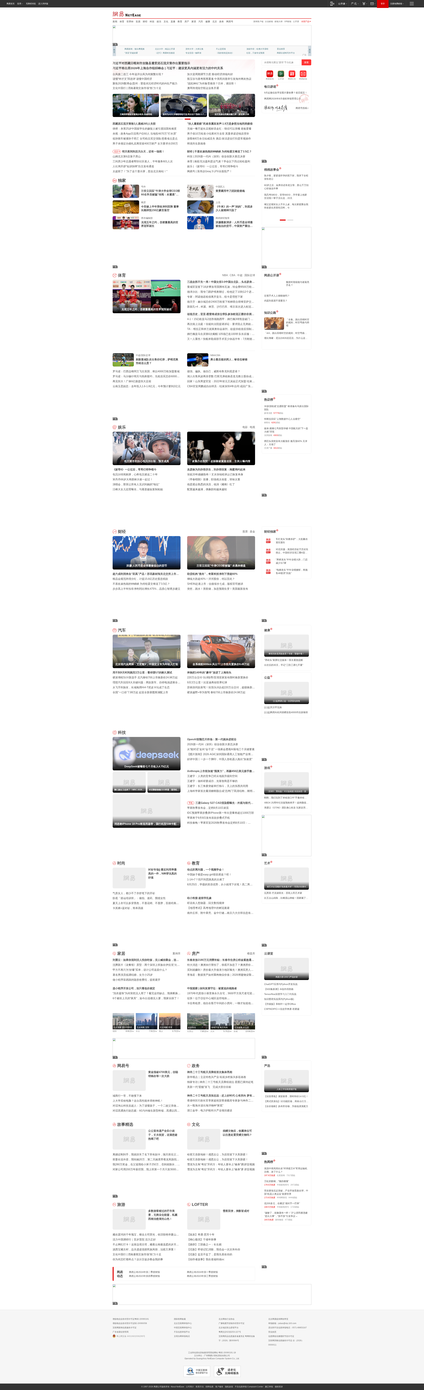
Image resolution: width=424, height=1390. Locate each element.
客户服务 (219, 1387)
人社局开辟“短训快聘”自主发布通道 (133, 166)
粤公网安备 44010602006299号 (130, 1336)
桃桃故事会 (271, 169)
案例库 (177, 953)
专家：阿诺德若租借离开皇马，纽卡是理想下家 (215, 296)
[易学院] (275, 108)
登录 (383, 3)
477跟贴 (288, 1220)
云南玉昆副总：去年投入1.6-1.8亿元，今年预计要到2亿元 (147, 386)
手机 (191, 803)
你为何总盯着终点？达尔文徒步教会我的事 (138, 1259)
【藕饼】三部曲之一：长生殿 (204, 1244)
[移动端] (332, 3)
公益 (267, 677)
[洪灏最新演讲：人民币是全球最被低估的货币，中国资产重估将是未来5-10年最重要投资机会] (200, 222)
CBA (232, 275)
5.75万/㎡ (227, 1031)
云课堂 (268, 953)
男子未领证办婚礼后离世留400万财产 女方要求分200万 (145, 143)
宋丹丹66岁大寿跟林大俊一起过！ (133, 479)
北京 (214, 21)
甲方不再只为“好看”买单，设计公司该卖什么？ (140, 969)
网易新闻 (127, 14)
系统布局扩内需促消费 (200, 74)
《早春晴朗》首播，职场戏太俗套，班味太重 (213, 479)
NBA (225, 275)
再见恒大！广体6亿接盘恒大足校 (132, 381)
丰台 (138, 1031)
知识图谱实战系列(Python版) (279, 999)
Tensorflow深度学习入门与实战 (280, 994)
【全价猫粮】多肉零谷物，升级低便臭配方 (286, 1106)
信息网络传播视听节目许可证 (281, 1336)
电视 (252, 427)
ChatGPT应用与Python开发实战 (280, 984)
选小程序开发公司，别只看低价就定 (134, 988)
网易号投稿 (301, 108)
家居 (193, 21)
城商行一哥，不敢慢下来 (127, 1095)
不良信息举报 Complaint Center (249, 1387)
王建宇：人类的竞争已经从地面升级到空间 (212, 776)
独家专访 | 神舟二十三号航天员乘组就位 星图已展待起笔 (220, 1082)
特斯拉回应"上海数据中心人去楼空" (282, 419)
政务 (221, 21)
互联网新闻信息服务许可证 (124, 1327)
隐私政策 (229, 1387)
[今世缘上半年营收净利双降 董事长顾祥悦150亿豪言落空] (126, 207)
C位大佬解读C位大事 (225, 49)
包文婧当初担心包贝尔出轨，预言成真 (216, 166)
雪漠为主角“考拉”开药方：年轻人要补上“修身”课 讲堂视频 (221, 1169)
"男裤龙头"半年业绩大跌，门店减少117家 (292, 561)
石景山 (190, 1031)
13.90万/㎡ (250, 1031)
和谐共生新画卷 (196, 143)
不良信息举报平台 (182, 1332)
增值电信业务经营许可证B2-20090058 (130, 1323)
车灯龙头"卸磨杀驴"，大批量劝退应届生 (292, 541)
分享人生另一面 (284, 49)
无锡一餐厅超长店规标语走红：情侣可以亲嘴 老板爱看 (219, 128)
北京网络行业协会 (227, 1319)
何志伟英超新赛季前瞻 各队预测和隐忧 (217, 161)
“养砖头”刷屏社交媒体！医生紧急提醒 (283, 660)
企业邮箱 (269, 21)
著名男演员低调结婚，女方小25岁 (133, 974)
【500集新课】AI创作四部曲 (278, 989)
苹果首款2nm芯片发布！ (211, 171)
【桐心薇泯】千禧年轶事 (201, 1239)
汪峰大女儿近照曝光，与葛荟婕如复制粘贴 (138, 489)
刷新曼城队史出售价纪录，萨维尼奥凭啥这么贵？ (157, 361)
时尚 (121, 863)
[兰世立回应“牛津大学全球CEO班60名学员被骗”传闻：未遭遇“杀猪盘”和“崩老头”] (126, 191)
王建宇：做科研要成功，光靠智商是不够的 (212, 781)
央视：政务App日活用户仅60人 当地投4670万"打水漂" (145, 133)
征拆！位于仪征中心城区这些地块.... (208, 998)
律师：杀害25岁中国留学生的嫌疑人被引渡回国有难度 (145, 128)
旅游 (121, 1204)
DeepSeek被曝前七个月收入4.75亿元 (216, 156)
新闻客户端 (258, 21)
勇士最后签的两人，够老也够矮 (228, 359)
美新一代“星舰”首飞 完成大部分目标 (209, 1087)
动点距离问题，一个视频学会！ (205, 869)
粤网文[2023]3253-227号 (230, 1332)
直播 (173, 21)
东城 (236, 1031)
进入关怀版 (43, 3)
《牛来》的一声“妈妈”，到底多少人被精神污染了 (234, 208)
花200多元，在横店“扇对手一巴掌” (282, 1203)
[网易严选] (354, 3)
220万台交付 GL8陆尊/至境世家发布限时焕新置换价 (217, 677)
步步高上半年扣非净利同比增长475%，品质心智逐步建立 (146, 588)
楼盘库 (251, 953)
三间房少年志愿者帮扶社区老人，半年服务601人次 (143, 161)
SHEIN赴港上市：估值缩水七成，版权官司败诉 (215, 583)
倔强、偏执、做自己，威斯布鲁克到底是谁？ (213, 371)
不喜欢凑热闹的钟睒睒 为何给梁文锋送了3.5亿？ (141, 583)
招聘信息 (209, 1387)
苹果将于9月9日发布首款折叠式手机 (208, 817)
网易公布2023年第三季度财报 (202, 1276)
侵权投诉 (279, 1387)
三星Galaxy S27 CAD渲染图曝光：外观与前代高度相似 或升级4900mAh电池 (224, 803)
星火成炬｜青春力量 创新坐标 (130, 88)
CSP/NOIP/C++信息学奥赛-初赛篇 (281, 1009)
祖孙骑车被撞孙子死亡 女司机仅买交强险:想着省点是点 (145, 138)
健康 (207, 21)
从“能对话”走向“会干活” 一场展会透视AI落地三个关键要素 (221, 749)
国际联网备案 (180, 1319)
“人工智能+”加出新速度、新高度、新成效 (137, 74)
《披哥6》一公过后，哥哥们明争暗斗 (135, 469)
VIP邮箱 (287, 21)
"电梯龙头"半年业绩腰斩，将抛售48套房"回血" (292, 571)
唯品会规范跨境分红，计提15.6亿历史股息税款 (140, 578)
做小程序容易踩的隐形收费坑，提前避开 (136, 979)
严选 (267, 1065)
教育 (180, 21)
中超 (239, 275)
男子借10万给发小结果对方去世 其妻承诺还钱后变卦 (218, 133)
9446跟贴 (293, 1197)
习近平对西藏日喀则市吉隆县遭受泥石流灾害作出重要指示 (151, 63)
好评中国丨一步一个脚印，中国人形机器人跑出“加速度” (219, 759)
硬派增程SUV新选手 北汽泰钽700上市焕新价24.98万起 (145, 677)
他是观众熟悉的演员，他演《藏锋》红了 (211, 484)
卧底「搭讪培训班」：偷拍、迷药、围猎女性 (139, 898)
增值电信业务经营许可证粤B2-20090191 (131, 1319)
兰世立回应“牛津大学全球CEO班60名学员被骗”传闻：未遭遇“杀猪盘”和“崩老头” (160, 192)
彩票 (138, 21)
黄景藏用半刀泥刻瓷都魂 (230, 190)
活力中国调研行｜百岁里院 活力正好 (134, 1239)
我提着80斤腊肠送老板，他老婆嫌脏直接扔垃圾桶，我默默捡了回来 (286, 187)
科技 (152, 21)
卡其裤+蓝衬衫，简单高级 (128, 908)
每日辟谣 (270, 86)
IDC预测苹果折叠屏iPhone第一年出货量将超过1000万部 (220, 812)
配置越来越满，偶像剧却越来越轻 (207, 489)
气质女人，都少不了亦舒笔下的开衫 (134, 893)
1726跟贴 (295, 1207)
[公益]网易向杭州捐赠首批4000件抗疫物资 (286, 712)
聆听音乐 (189, 49)
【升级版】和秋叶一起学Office (280, 1004)
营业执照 (272, 1332)
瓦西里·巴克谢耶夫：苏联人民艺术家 (283, 893)
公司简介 (190, 1387)
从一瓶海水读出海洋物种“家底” (205, 1105)
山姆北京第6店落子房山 (127, 156)
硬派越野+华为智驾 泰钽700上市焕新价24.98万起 (216, 692)
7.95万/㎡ (204, 1031)
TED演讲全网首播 (132, 53)
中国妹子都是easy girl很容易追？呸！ (209, 874)
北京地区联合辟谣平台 (228, 1327)
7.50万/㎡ (153, 1031)
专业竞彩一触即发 (285, 53)
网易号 (229, 21)
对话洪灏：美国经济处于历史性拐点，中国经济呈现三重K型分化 (292, 551)
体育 (122, 21)
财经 (145, 21)
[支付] (364, 3)
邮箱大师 (279, 21)
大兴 (212, 1031)
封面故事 (159, 53)
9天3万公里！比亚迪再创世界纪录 (207, 682)
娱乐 (159, 21)
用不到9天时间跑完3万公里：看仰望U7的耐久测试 (142, 672)
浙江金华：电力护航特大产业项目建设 (209, 1110)
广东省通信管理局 (121, 1332)
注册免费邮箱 (396, 3)
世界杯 (130, 21)
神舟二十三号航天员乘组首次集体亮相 (209, 1072)
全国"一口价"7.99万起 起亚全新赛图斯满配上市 (140, 692)
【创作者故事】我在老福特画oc (205, 1259)
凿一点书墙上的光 (163, 49)
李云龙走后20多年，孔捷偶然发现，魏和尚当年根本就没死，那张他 (286, 196)
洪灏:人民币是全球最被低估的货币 (214, 151)
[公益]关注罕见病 (273, 707)
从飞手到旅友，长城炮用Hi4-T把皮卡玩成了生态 (141, 687)
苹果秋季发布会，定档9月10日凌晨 (208, 807)
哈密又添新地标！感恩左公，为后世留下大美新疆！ (217, 1154)
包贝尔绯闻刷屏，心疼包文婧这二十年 (135, 474)
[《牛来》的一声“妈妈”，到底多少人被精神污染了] (200, 207)
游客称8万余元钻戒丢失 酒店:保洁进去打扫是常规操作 (219, 138)
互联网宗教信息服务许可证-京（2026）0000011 (285, 1342)
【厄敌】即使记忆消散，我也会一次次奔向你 (213, 1249)
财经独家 (270, 531)
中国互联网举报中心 (183, 1327)
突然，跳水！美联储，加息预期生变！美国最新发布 (217, 588)
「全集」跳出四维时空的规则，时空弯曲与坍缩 (297, 322)
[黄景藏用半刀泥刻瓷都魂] (200, 191)
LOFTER (200, 1204)
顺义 (161, 1031)
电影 (245, 427)
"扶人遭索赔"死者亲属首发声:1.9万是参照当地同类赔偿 (220, 123)
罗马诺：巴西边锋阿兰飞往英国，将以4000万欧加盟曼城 (146, 371)
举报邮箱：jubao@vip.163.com (282, 1323)
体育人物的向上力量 (255, 53)
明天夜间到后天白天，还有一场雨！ (143, 151)
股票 (245, 531)
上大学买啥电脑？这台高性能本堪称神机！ (138, 1100)
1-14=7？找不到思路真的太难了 (206, 879)
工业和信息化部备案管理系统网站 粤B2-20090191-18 (212, 1352)
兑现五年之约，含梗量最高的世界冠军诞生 (159, 224)
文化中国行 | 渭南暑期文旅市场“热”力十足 (137, 1254)
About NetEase (177, 1387)
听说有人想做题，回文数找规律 (205, 903)
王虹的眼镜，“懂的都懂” (276, 1181)
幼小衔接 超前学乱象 (199, 898)
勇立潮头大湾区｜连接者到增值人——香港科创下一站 (219, 88)
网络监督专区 (300, 13)
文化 (166, 21)
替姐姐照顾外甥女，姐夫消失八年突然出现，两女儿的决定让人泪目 (285, 206)
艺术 (267, 863)
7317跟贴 (291, 1175)
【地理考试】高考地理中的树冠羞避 (208, 908)
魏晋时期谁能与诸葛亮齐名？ (297, 283)
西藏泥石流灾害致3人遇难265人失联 (134, 123)
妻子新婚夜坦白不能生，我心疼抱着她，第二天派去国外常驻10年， (286, 177)
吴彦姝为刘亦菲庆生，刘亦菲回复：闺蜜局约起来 (216, 469)
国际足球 (249, 275)
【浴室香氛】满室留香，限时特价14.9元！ (286, 1096)
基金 (252, 531)
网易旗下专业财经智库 (134, 49)
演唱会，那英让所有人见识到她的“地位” (136, 484)
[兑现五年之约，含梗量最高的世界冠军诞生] (126, 222)
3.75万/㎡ (176, 1031)
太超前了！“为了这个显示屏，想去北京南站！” (140, 171)
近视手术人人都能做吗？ (277, 295)
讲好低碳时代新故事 (255, 49)
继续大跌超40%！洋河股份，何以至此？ (211, 578)
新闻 (115, 21)
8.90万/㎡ (130, 1031)
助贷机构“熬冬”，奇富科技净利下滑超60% (212, 573)
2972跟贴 (295, 1185)
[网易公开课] (342, 3)
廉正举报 (269, 1387)
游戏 (267, 768)
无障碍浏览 (31, 3)
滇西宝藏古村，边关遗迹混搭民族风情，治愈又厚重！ (144, 1249)
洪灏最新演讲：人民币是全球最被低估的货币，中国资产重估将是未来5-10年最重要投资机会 (234, 224)
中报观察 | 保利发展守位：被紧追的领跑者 (212, 988)
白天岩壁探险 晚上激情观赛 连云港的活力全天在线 (217, 78)
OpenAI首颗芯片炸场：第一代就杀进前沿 (211, 739)
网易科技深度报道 (224, 53)
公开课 (296, 21)
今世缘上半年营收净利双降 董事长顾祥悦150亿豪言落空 (160, 208)
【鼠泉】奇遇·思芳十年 (200, 1234)
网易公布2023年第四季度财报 (144, 1276)
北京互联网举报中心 (183, 1323)
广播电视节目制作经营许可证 (231, 1323)
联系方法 (200, 1387)
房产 (187, 21)
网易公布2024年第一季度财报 (202, 1272)
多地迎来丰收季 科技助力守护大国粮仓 (135, 78)
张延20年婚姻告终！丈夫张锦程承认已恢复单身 (215, 474)
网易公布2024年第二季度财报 (144, 1272)
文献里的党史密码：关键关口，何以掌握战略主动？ (143, 83)
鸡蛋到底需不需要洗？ (275, 300)
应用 (19, 3)
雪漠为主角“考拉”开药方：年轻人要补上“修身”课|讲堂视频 (221, 1164)
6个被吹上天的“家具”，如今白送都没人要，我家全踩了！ (146, 998)
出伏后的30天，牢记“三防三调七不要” (283, 665)
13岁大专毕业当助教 (195, 53)
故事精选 (125, 1124)
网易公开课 (271, 275)
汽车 (200, 21)
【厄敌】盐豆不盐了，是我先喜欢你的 (209, 1254)
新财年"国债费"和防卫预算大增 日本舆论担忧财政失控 (219, 83)
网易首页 (11, 3)
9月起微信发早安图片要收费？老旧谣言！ (285, 92)
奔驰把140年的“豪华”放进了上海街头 (209, 672)
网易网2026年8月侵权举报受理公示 (282, 98)
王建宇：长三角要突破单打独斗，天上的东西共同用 (217, 786)
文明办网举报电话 (182, 1336)
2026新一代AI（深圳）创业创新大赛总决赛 (212, 744)
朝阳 (115, 1031)
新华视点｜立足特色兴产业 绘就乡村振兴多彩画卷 (216, 1077)
